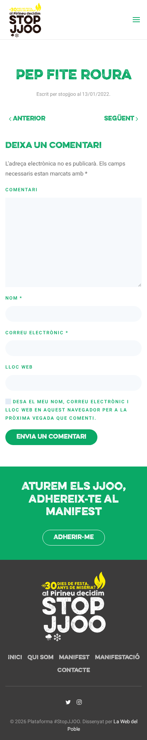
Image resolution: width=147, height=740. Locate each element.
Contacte (73, 670)
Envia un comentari (51, 437)
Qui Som (40, 658)
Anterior (28, 118)
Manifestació (117, 658)
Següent (120, 118)
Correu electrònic (37, 332)
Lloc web (19, 367)
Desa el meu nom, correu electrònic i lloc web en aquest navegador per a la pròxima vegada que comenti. (67, 409)
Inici (15, 658)
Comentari (21, 189)
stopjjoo (67, 94)
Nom (13, 298)
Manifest (74, 658)
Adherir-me (74, 537)
